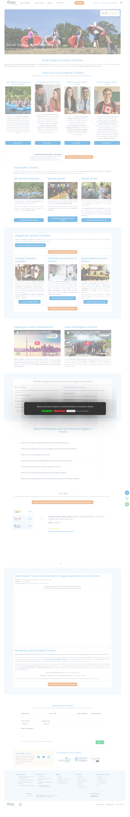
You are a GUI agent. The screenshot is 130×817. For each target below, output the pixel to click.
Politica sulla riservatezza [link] (82, 411)
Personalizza (71, 411)
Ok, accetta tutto (47, 411)
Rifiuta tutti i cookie (59, 411)
